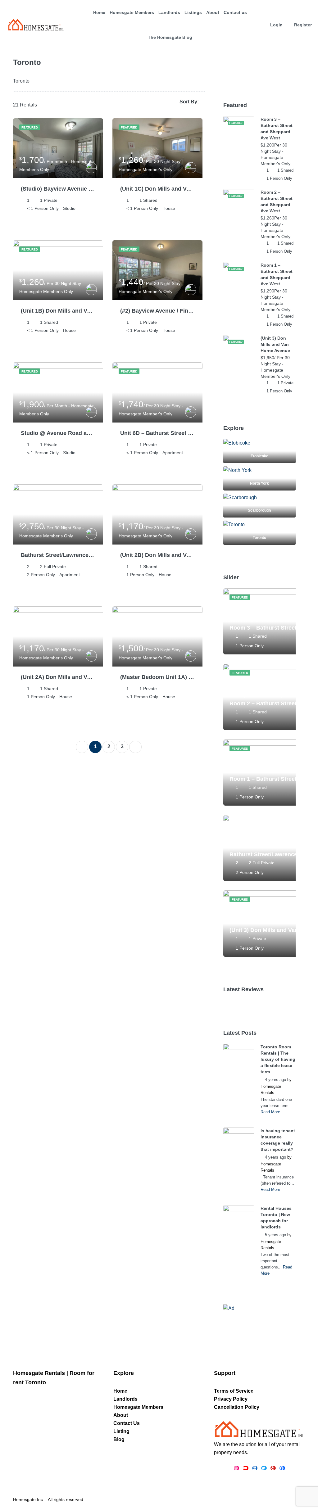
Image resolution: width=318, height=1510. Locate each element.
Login (276, 24)
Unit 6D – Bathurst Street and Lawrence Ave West (157, 433)
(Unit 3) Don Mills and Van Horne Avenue (275, 344)
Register (303, 24)
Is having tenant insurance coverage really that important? (278, 1140)
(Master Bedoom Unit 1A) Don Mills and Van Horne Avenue (157, 677)
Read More (270, 1112)
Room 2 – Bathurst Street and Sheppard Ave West (277, 201)
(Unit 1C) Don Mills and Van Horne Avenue (157, 189)
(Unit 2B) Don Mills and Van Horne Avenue (157, 555)
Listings (193, 12)
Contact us (235, 12)
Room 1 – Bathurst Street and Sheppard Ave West (277, 274)
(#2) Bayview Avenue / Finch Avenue (157, 311)
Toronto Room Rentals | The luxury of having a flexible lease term (278, 1059)
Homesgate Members (132, 12)
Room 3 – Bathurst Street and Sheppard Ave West (277, 128)
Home (99, 12)
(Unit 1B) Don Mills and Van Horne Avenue (58, 311)
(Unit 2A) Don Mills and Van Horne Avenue (58, 677)
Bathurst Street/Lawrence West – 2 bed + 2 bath (58, 555)
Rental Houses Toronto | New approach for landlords (276, 1217)
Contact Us (126, 1423)
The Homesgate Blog (170, 37)
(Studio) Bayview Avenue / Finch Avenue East (58, 189)
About (212, 12)
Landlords (169, 12)
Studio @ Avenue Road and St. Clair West (58, 433)
